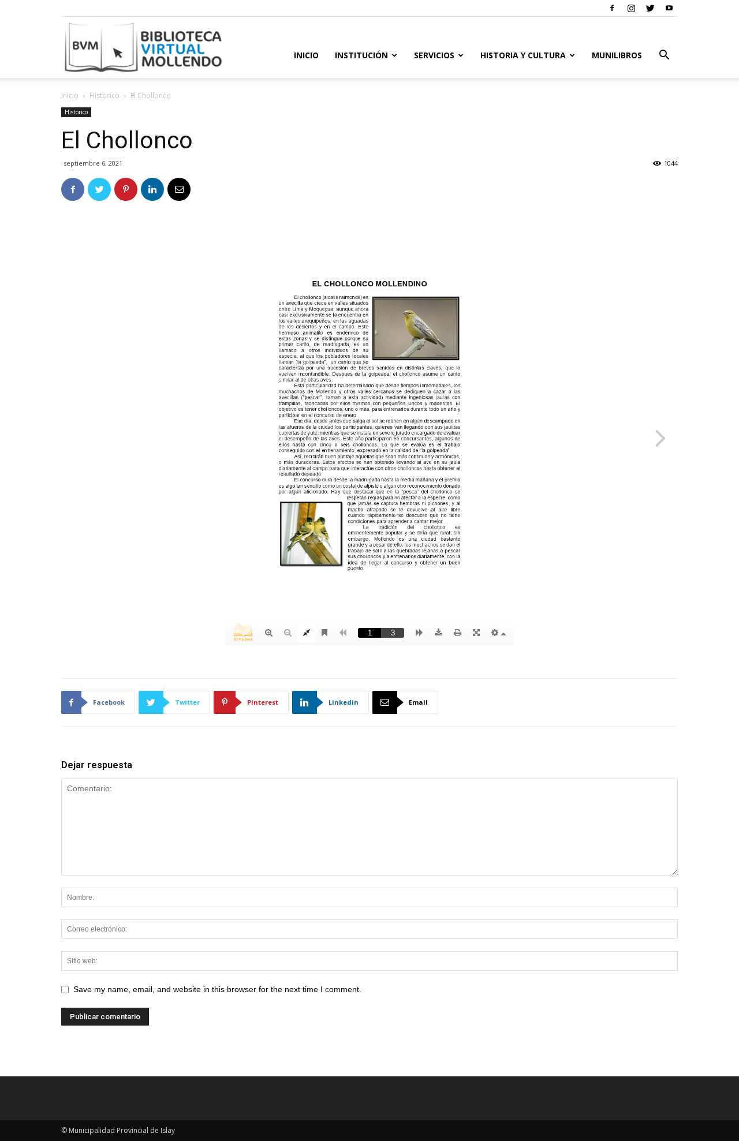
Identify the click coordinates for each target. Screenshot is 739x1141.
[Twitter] (650, 8)
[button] (664, 56)
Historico (104, 95)
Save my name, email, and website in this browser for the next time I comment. (217, 989)
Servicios (434, 55)
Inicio (306, 55)
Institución (361, 55)
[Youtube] (669, 8)
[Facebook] (612, 8)
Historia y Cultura (523, 55)
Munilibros (617, 55)
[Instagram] (631, 8)
